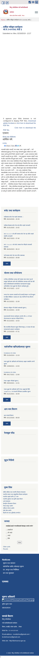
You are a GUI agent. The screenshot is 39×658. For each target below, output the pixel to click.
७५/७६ (5, 143)
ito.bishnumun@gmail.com (11, 637)
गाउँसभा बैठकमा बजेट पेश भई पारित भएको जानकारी (17, 225)
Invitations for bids (10, 353)
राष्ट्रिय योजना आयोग (8, 508)
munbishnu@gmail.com (21, 634)
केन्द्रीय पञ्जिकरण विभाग (9, 503)
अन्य (7, 263)
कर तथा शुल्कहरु (8, 573)
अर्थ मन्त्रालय (6, 501)
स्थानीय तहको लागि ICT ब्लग (10, 496)
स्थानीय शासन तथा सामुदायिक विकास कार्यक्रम (15, 494)
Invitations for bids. (10, 372)
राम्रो (9, 535)
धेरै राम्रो (10, 532)
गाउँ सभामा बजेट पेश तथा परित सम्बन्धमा (14, 255)
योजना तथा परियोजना (9, 137)
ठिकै (9, 538)
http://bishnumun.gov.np (17, 641)
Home (3, 20)
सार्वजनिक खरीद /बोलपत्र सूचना (13, 566)
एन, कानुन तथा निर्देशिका (11, 570)
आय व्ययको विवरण (9, 415)
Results (5, 549)
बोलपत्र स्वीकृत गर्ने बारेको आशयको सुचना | (15, 307)
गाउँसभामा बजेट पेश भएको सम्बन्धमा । (13, 217)
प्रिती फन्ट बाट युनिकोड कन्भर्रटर (11, 513)
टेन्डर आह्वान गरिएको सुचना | (11, 381)
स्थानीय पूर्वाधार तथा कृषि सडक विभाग (13, 499)
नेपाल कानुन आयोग (8, 506)
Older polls (6, 546)
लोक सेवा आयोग (7, 510)
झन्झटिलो (10, 530)
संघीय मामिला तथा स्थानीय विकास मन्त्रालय (14, 492)
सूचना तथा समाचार (9, 563)
